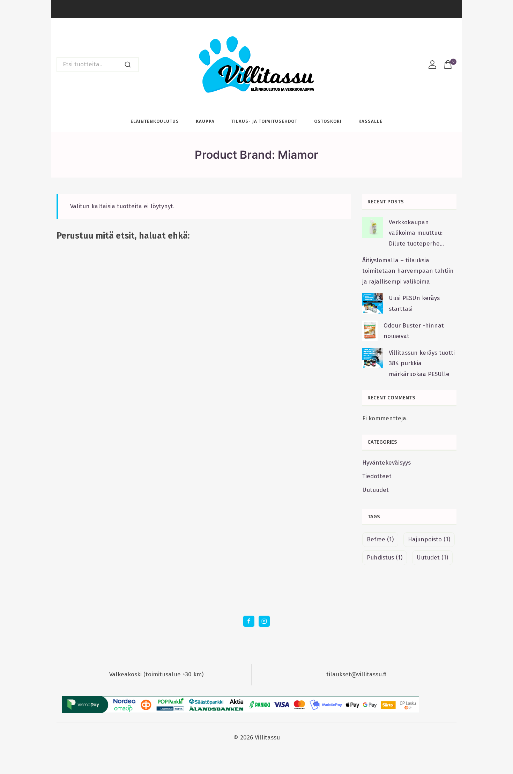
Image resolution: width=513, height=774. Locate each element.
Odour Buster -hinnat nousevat (414, 331)
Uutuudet (375, 490)
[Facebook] (248, 621)
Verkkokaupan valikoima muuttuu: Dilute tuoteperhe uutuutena (416, 234)
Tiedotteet (377, 476)
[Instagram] (264, 621)
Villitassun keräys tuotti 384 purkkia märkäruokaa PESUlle (422, 363)
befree (380, 539)
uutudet (432, 557)
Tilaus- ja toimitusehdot (264, 121)
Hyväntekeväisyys (386, 462)
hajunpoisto (429, 539)
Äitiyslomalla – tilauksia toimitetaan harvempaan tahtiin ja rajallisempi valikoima (408, 271)
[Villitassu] (256, 64)
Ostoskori (328, 121)
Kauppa (205, 121)
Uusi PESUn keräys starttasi (414, 303)
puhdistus (384, 557)
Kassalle (370, 121)
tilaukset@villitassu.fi (356, 674)
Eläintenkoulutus (155, 121)
